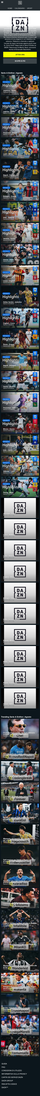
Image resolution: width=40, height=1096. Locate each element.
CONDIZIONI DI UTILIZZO (12, 1070)
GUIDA (4, 1063)
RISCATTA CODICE (9, 1084)
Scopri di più (20, 61)
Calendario (20, 8)
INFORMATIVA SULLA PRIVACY (14, 1074)
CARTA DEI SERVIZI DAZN (12, 1077)
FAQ (3, 1067)
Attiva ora (20, 55)
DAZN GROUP (7, 1080)
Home (10, 8)
